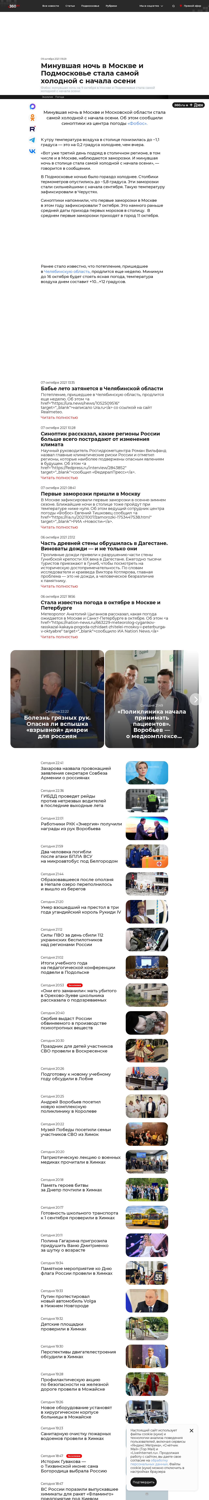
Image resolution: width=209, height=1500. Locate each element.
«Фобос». (137, 123)
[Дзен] (188, 105)
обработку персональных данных (149, 1462)
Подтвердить (143, 1482)
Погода (59, 96)
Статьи (70, 5)
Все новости (50, 5)
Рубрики (111, 5)
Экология (47, 96)
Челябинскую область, (67, 271)
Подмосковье (90, 5)
